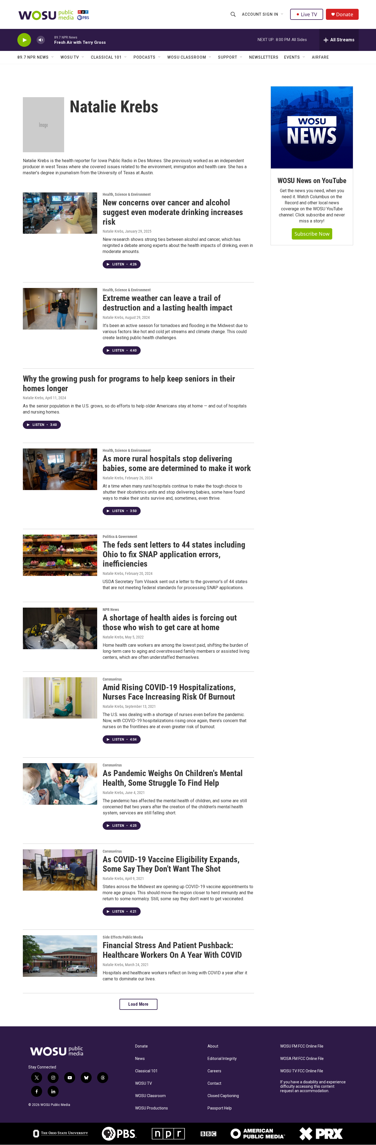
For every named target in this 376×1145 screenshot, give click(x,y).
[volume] (40, 40)
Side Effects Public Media (123, 937)
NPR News (111, 609)
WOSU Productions (151, 1108)
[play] (24, 40)
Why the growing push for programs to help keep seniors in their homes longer (129, 383)
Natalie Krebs (113, 231)
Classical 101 (106, 57)
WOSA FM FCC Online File (302, 1059)
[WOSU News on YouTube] (312, 127)
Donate (344, 14)
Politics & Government (120, 536)
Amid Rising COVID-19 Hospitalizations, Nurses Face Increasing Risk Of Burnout (169, 692)
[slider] (49, 40)
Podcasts (144, 57)
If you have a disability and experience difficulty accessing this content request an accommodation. (313, 1086)
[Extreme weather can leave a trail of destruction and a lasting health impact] (60, 308)
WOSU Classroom (186, 57)
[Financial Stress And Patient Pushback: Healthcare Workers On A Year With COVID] (60, 956)
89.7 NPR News (33, 57)
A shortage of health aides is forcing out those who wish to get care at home (170, 622)
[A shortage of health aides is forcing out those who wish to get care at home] (60, 628)
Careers (214, 1071)
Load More (138, 1004)
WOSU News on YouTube (311, 180)
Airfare (320, 57)
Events (292, 57)
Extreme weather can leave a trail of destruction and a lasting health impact (167, 302)
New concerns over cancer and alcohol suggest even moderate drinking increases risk (173, 212)
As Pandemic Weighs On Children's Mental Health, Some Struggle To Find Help (173, 778)
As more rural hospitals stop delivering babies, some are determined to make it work (177, 463)
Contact (214, 1083)
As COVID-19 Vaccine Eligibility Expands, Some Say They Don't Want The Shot (171, 864)
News (140, 1059)
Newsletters (264, 57)
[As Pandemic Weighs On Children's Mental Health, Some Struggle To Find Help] (60, 783)
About (213, 1046)
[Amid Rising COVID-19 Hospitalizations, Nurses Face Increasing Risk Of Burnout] (60, 698)
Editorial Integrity (222, 1059)
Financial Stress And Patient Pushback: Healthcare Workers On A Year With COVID (172, 950)
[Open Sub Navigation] (282, 14)
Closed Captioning (223, 1096)
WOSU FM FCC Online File (301, 1046)
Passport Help (220, 1108)
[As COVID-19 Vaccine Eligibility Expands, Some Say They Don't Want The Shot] (60, 870)
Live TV (309, 14)
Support (227, 57)
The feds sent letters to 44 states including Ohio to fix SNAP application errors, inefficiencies (174, 554)
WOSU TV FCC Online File (301, 1071)
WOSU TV (70, 57)
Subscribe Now (312, 233)
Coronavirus (112, 679)
